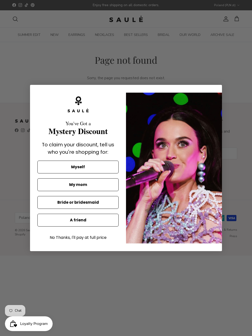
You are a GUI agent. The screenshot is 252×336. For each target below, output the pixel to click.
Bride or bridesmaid (78, 202)
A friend (78, 220)
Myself (78, 167)
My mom (78, 184)
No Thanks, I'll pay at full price (78, 237)
